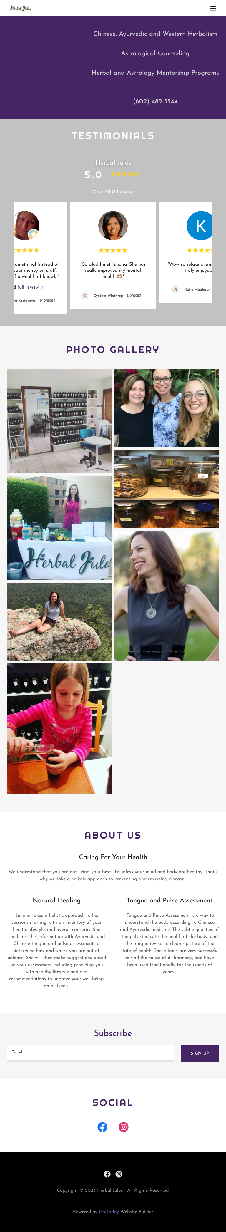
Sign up (200, 1053)
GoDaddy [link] (109, 1212)
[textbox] (90, 1053)
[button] (213, 8)
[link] (20, 8)
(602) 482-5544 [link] (155, 101)
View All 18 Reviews (113, 192)
